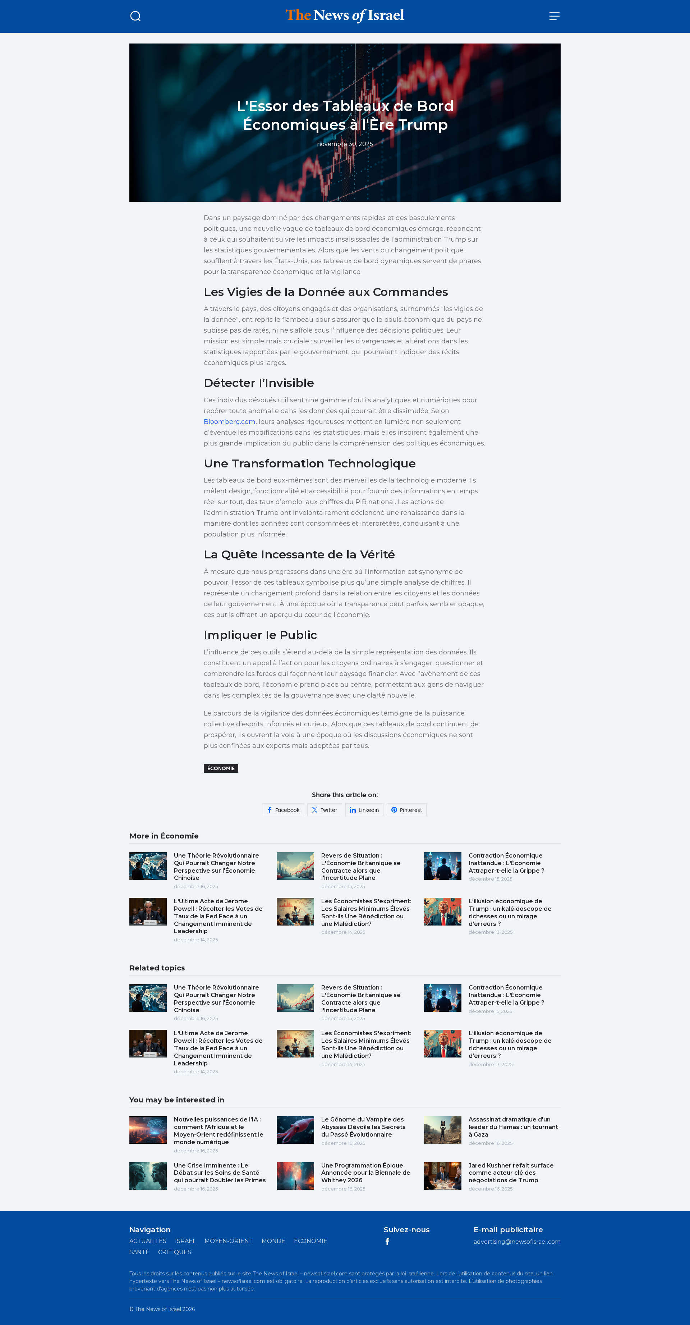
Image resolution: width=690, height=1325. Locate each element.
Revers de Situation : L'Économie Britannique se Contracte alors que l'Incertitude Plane (361, 866)
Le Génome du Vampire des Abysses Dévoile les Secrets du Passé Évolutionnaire (363, 1127)
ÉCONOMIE (310, 1241)
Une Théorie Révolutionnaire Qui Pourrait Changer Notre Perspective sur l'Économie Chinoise (216, 866)
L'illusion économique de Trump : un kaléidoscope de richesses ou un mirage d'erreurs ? (510, 912)
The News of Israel (158, 1309)
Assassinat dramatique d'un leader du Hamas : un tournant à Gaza (513, 1127)
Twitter (329, 810)
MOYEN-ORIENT (228, 1241)
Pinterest (411, 810)
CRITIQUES (174, 1252)
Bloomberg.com (230, 422)
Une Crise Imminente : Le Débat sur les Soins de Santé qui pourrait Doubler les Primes (220, 1173)
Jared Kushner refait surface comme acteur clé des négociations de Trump (511, 1173)
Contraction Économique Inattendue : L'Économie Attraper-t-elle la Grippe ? (506, 863)
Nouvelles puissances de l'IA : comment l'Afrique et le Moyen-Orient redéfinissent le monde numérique (218, 1130)
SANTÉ (139, 1252)
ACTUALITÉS (147, 1241)
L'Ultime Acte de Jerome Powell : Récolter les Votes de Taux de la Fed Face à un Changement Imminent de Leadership (218, 916)
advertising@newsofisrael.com (517, 1241)
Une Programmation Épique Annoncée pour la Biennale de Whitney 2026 (365, 1173)
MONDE (273, 1241)
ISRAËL (185, 1241)
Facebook (287, 810)
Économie (221, 768)
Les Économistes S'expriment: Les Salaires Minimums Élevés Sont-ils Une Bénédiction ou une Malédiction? (366, 912)
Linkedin (369, 810)
